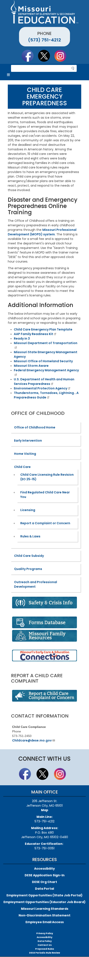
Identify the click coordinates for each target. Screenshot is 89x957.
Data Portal (44, 888)
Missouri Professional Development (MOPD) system (42, 232)
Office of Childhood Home (34, 427)
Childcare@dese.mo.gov (32, 740)
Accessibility (44, 868)
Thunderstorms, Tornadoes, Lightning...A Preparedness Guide (46, 395)
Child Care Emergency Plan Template (43, 329)
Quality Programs (28, 569)
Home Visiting (25, 454)
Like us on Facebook (29, 56)
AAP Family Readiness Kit (33, 334)
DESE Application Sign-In (45, 875)
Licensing (27, 510)
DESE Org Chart (44, 882)
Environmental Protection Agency (40, 388)
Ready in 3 (22, 338)
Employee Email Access (44, 922)
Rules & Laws (30, 536)
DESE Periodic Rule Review (44, 952)
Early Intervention (28, 440)
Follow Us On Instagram (62, 56)
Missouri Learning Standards (44, 909)
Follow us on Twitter (46, 56)
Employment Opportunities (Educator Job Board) (44, 902)
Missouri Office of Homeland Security (43, 361)
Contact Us (45, 945)
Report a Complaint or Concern (45, 523)
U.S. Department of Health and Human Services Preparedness (44, 381)
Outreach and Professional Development (35, 584)
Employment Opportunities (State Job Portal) (44, 895)
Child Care (22, 467)
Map (44, 810)
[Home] (44, 12)
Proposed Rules (44, 949)
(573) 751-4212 (44, 40)
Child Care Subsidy (29, 556)
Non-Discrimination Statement (44, 915)
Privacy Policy (44, 933)
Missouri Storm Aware (31, 366)
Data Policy (45, 941)
